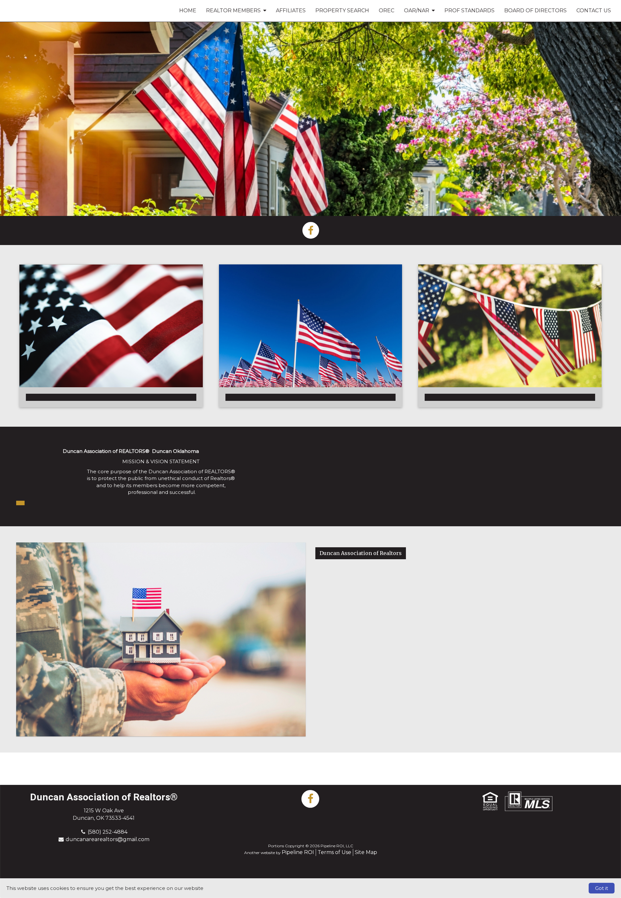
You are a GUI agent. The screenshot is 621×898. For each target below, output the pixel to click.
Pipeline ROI (298, 852)
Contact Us (593, 10)
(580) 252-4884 (107, 832)
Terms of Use (334, 852)
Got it (601, 888)
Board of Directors (535, 10)
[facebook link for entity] (310, 230)
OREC (386, 10)
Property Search (342, 10)
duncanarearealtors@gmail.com (107, 839)
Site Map (366, 852)
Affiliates (291, 10)
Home (187, 10)
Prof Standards (469, 10)
